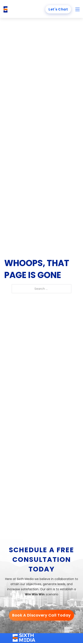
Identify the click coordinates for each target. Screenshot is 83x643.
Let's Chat (58, 9)
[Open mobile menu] (77, 9)
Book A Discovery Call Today (41, 615)
